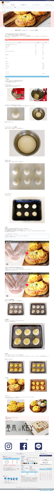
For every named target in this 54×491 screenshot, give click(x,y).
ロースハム (6, 63)
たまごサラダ (7, 66)
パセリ (6, 68)
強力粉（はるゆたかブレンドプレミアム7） (11, 44)
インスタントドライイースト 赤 (9, 51)
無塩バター (6, 54)
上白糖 (6, 47)
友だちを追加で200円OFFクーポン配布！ (41, 450)
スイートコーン (7, 73)
